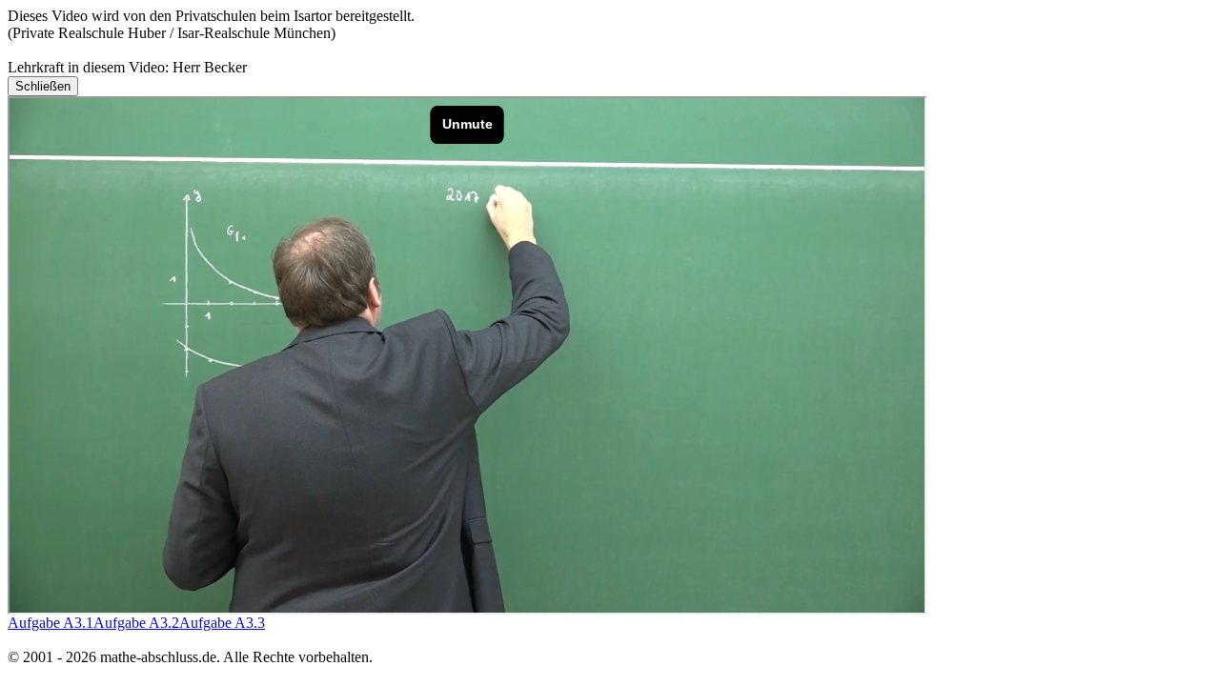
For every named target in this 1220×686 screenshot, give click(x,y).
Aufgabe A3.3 (222, 623)
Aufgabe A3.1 (50, 623)
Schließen (43, 86)
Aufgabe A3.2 (136, 623)
